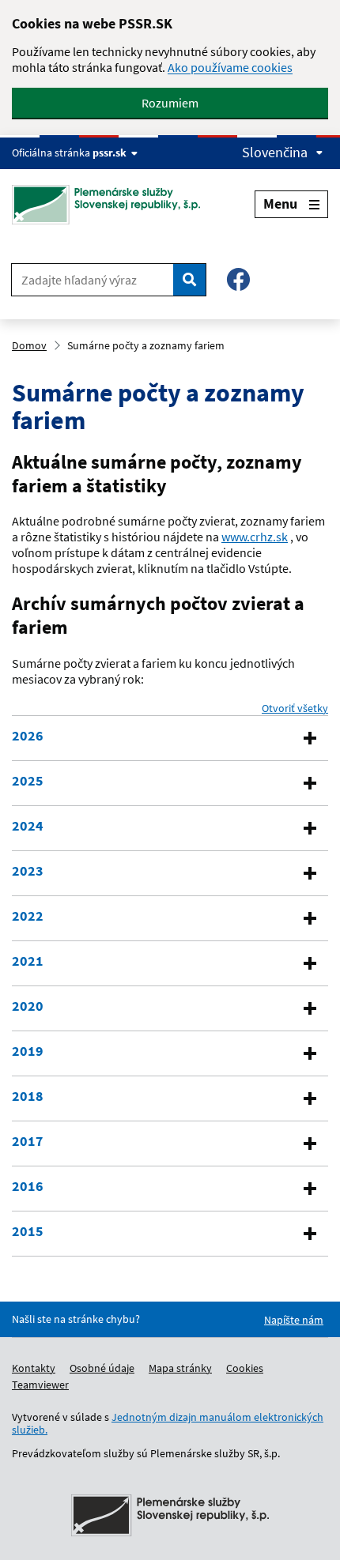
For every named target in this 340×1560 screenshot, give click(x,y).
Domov (29, 345)
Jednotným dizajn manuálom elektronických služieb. (167, 1423)
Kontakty (33, 1368)
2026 (27, 736)
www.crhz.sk (254, 536)
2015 (27, 1231)
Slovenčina (275, 152)
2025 (27, 781)
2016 (27, 1186)
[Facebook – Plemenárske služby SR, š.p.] (238, 279)
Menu (280, 203)
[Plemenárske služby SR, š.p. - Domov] (112, 204)
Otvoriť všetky (295, 708)
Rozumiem (170, 103)
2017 (27, 1141)
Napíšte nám (293, 1320)
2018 (27, 1096)
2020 (27, 1006)
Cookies (244, 1368)
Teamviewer (40, 1384)
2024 (27, 826)
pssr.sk (110, 152)
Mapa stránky (180, 1368)
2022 (27, 916)
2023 (27, 871)
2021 (27, 961)
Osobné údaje (102, 1368)
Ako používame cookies (230, 67)
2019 (27, 1051)
